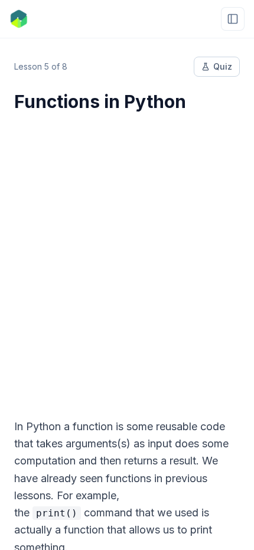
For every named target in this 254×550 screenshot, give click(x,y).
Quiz (222, 66)
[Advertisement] (127, 258)
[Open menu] (233, 19)
